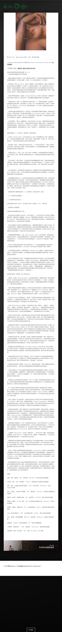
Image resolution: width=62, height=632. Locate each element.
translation (21, 57)
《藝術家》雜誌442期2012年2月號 (26, 68)
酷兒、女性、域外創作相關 (32, 57)
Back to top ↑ (37, 566)
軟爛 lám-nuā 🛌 (11, 566)
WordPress (26, 566)
